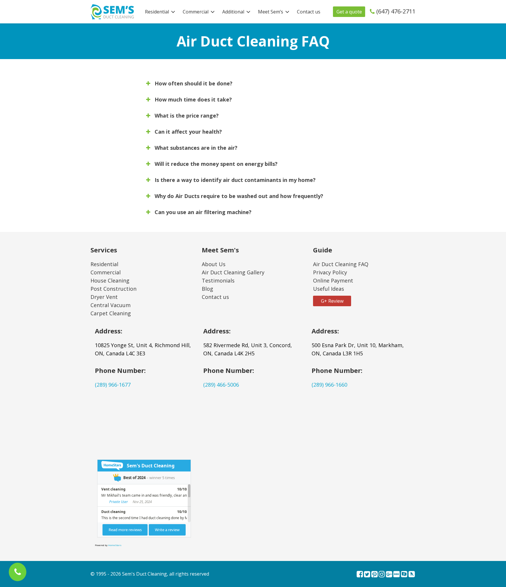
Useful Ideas (328, 288)
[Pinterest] (374, 574)
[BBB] (396, 574)
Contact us (308, 11)
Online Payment (333, 280)
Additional (233, 11)
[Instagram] (382, 574)
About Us (213, 264)
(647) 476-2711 (396, 11)
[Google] (389, 574)
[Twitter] (367, 574)
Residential (157, 11)
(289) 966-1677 (113, 384)
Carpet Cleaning (110, 313)
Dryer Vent (104, 296)
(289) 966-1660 (329, 384)
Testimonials (218, 280)
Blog (207, 288)
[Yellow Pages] (411, 574)
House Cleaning (109, 280)
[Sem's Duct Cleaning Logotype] (112, 11)
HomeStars (115, 545)
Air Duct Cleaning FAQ (340, 264)
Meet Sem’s (270, 11)
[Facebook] (360, 574)
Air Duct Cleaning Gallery (233, 272)
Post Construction (113, 288)
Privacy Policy (330, 272)
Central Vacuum (110, 305)
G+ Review (332, 301)
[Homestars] (404, 574)
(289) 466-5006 (221, 384)
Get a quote (349, 11)
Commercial (195, 11)
